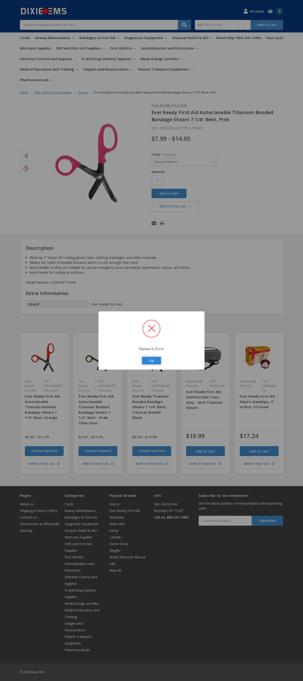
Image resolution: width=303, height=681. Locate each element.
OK (151, 360)
